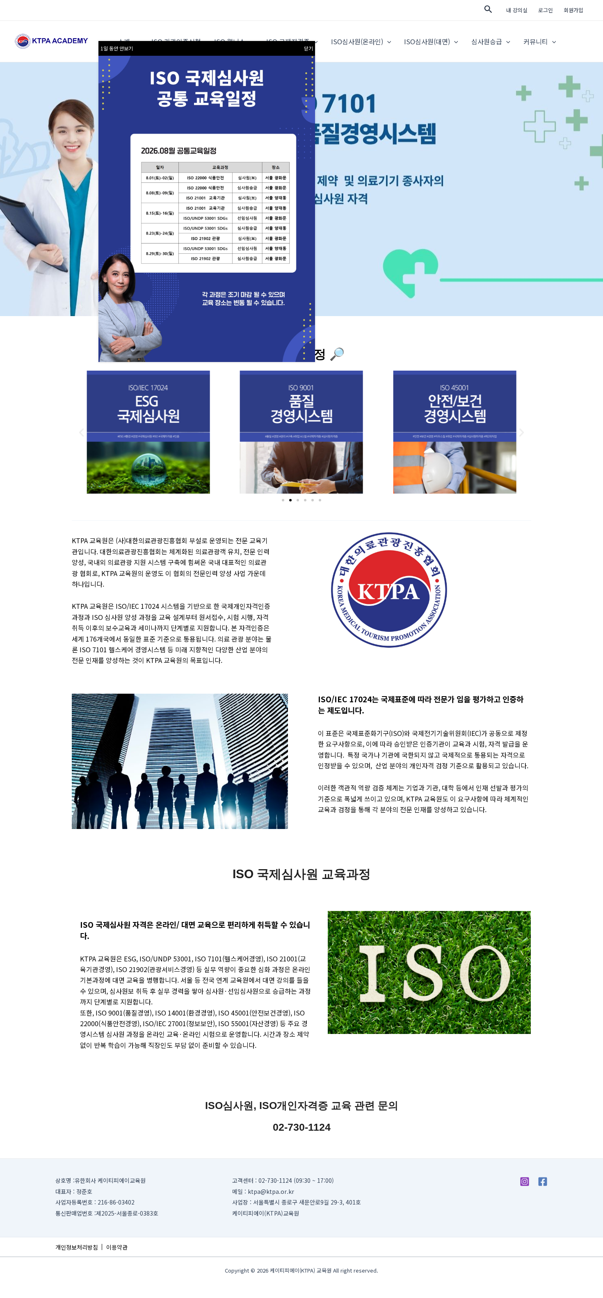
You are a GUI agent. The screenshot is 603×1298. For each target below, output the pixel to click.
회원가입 (573, 10)
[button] (81, 432)
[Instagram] (525, 1181)
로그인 (545, 10)
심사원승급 (486, 41)
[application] (387, 41)
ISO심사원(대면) (427, 41)
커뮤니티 (535, 41)
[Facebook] (543, 1181)
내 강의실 (517, 10)
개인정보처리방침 (76, 1247)
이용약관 (117, 1247)
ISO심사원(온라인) (357, 41)
